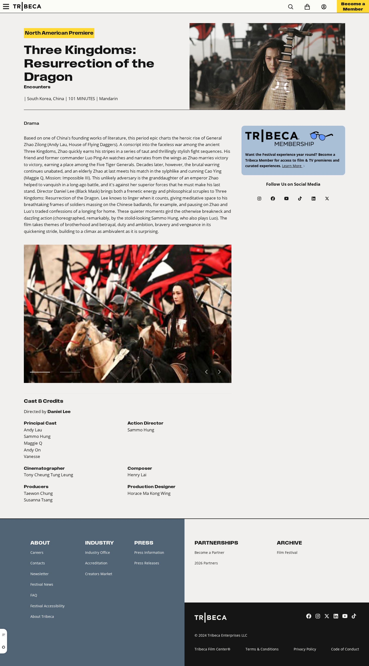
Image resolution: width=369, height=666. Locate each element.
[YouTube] (286, 198)
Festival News (41, 584)
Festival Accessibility (47, 606)
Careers (36, 552)
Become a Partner (209, 552)
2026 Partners (206, 563)
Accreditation (96, 563)
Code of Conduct (345, 649)
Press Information (149, 552)
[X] (327, 198)
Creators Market (98, 573)
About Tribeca (42, 616)
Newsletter (39, 573)
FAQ (33, 595)
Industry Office (97, 552)
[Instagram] (259, 198)
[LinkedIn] (313, 198)
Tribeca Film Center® (212, 649)
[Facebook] (272, 198)
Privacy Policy (305, 649)
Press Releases (146, 563)
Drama (31, 123)
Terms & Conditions (262, 649)
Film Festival (287, 552)
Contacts (37, 563)
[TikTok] (299, 198)
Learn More (292, 165)
